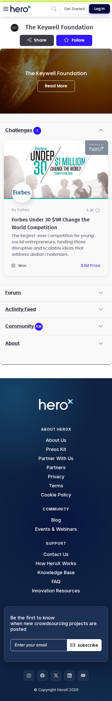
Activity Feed (20, 309)
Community (23, 326)
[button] (5, 9)
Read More (56, 86)
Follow (78, 40)
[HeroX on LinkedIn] (69, 675)
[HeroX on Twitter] (56, 675)
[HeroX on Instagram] (29, 675)
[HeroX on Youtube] (83, 675)
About (12, 343)
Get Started (74, 8)
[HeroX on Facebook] (42, 675)
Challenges (21, 130)
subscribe (88, 645)
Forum (13, 293)
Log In (99, 9)
